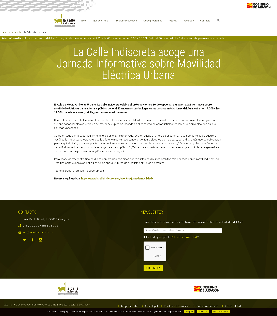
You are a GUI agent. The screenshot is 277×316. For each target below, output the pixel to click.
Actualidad (17, 32)
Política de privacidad (177, 306)
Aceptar (189, 311)
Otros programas (152, 20)
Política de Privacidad (184, 237)
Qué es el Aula (100, 20)
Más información (221, 311)
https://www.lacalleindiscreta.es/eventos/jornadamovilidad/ (117, 178)
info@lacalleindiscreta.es (38, 232)
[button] (218, 20)
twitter (24, 240)
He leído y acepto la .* (172, 237)
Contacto (205, 20)
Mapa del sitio (129, 306)
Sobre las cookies (207, 306)
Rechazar (203, 311)
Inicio (84, 20)
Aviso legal (151, 306)
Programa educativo (126, 20)
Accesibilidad (233, 306)
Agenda (173, 20)
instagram (40, 240)
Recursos (189, 20)
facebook (32, 240)
